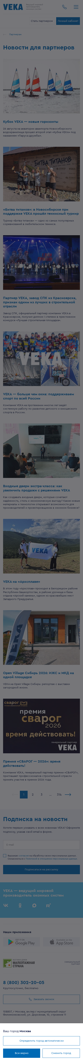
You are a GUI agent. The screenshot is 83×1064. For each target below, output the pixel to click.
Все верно (22, 1053)
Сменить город (61, 1053)
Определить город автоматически (41, 1040)
